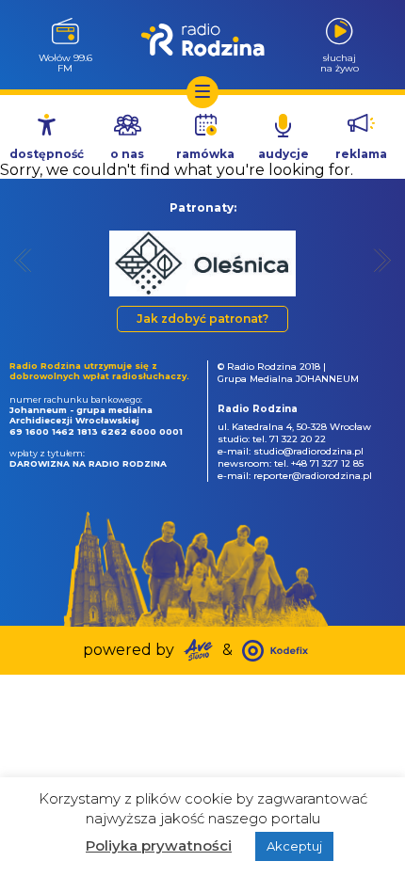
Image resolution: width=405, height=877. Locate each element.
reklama (361, 154)
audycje (283, 154)
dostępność (46, 154)
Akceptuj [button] (294, 845)
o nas (127, 154)
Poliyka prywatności (159, 845)
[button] (23, 260)
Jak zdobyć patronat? (202, 318)
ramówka (205, 154)
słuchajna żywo (339, 62)
